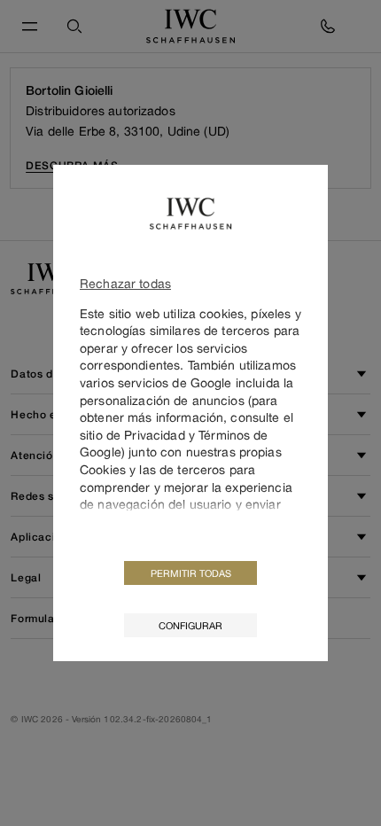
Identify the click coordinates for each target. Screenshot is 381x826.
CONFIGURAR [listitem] (190, 625)
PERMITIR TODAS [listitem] (191, 573)
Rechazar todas (125, 283)
